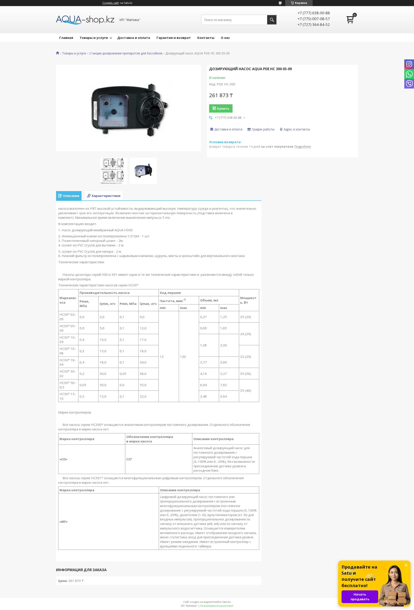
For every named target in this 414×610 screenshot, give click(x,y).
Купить (223, 108)
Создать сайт (110, 3)
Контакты (205, 37)
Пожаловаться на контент (216, 606)
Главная (66, 37)
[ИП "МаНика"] (85, 19)
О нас (225, 37)
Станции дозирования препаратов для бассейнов (125, 53)
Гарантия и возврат (174, 37)
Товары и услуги (94, 37)
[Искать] (271, 19)
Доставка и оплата (133, 37)
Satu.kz (226, 602)
